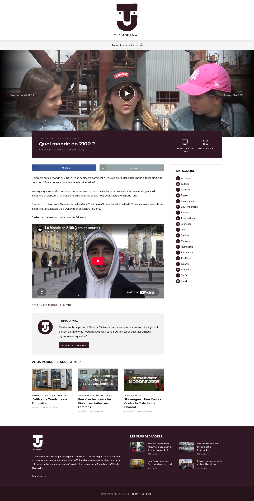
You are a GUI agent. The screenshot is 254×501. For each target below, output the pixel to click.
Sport (138, 395)
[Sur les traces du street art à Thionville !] (186, 446)
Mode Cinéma (205, 148)
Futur (35, 305)
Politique (63, 138)
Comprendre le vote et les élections (209, 463)
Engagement (85, 395)
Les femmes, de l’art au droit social (160, 463)
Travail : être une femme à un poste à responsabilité (159, 446)
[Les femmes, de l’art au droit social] (137, 464)
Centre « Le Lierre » (142, 494)
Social (108, 395)
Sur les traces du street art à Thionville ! (207, 446)
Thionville (66, 305)
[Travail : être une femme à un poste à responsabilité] (137, 446)
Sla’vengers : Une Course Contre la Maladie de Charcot (142, 403)
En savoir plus (40, 476)
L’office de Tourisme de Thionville (49, 401)
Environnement (48, 138)
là (84, 336)
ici (139, 331)
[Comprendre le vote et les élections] (186, 464)
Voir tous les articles (74, 345)
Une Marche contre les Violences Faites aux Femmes (95, 403)
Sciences (74, 138)
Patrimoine (38, 395)
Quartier (62, 395)
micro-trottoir (49, 305)
